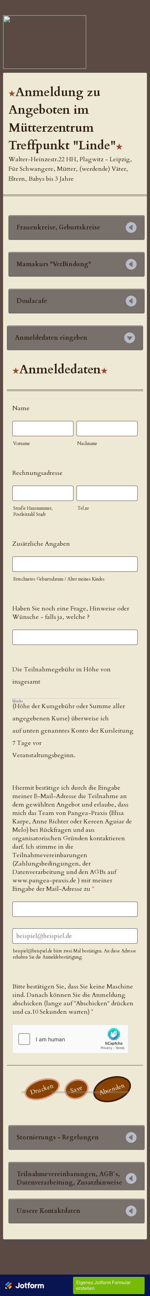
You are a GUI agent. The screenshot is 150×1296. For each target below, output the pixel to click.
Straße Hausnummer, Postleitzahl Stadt (33, 511)
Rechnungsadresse (37, 473)
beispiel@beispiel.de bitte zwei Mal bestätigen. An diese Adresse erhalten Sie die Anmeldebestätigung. (74, 954)
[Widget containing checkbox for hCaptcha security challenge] (70, 1039)
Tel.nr (83, 508)
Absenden (112, 1089)
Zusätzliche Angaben (41, 544)
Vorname (21, 443)
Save (76, 1089)
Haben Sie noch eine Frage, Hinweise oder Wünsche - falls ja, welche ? (70, 612)
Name (21, 408)
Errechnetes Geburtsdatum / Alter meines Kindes (59, 579)
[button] (76, 227)
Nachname (87, 443)
